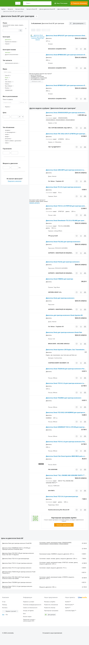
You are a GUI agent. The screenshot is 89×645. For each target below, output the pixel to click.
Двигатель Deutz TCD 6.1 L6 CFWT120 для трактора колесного (67, 206)
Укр (3, 614)
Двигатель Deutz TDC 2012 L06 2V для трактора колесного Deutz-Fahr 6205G (16, 577)
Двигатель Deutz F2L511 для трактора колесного (63, 262)
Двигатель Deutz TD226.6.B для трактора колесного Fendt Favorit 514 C (18, 572)
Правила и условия (28, 601)
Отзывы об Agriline (28, 610)
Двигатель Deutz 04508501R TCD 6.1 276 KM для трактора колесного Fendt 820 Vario (16, 548)
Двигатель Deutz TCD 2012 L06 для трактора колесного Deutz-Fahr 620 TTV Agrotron (18, 554)
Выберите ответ (36, 81)
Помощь (4, 604)
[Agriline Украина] (7, 3)
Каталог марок (27, 616)
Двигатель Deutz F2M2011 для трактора (59, 279)
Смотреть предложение (64, 525)
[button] (80, 48)
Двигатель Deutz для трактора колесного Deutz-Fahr (64, 332)
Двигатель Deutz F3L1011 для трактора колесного (63, 241)
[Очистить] (25, 28)
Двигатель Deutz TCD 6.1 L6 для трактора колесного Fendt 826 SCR (17, 587)
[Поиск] (25, 3)
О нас (3, 601)
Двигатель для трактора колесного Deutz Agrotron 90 (64, 315)
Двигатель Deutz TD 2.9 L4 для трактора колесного (63, 187)
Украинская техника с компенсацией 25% (29, 620)
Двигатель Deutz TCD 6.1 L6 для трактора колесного (17, 563)
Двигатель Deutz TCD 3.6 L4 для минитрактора (62, 496)
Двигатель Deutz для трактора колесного (60, 298)
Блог (24, 613)
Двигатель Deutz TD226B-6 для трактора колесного (63, 398)
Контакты (4, 607)
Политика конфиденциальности (32, 604)
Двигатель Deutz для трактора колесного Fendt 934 (16, 543)
